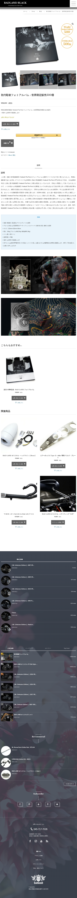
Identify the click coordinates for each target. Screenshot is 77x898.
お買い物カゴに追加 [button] (18, 398)
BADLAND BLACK (15, 3)
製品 (40, 11)
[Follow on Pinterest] (47, 804)
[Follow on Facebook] (20, 804)
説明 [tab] (38, 165)
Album (10, 155)
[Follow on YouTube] (38, 804)
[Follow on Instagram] (29, 804)
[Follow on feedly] (57, 804)
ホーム (25, 11)
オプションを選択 (56, 522)
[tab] (38, 217)
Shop (33, 11)
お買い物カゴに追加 (9, 124)
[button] (72, 24)
